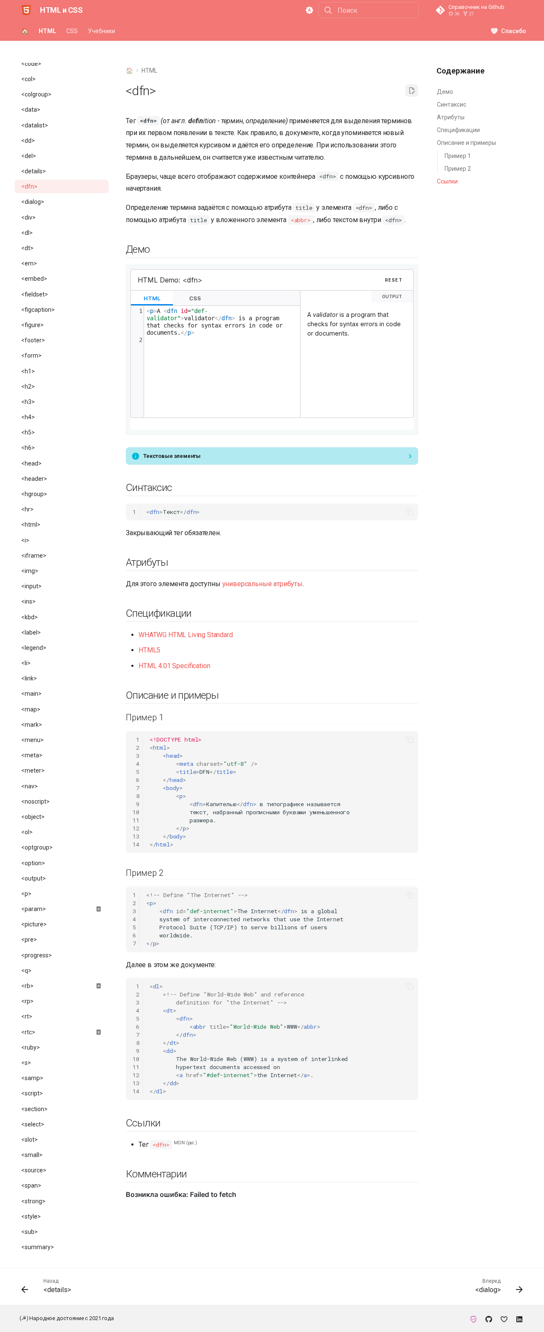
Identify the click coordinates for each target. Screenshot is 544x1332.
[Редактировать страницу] (411, 90)
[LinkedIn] (519, 1318)
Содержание (460, 70)
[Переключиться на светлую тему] (309, 10)
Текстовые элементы (172, 456)
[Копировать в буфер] (410, 512)
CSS (72, 31)
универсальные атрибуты (262, 584)
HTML (47, 31)
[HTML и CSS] (26, 10)
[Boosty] (504, 1318)
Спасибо (513, 31)
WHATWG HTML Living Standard (186, 635)
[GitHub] (489, 1318)
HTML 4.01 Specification (174, 666)
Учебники (101, 31)
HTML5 (149, 650)
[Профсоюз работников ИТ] (473, 1318)
